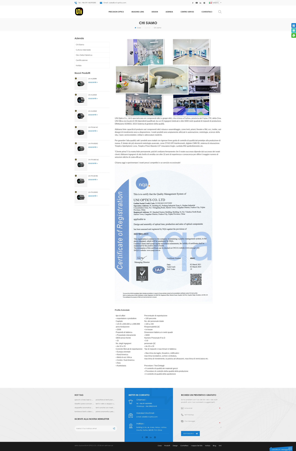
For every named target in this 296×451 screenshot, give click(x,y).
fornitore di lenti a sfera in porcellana (84, 411)
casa (160, 445)
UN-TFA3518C (93, 176)
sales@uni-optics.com (149, 417)
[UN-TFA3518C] (81, 180)
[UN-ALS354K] (81, 116)
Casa (139, 28)
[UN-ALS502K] (81, 99)
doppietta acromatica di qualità (84, 408)
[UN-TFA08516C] (81, 164)
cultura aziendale (83, 50)
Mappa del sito (196, 445)
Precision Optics (116, 12)
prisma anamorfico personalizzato (105, 411)
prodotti (167, 445)
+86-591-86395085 (146, 403)
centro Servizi (187, 12)
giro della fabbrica (84, 55)
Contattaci (207, 12)
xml (220, 445)
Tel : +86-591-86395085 (87, 3)
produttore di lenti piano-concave (105, 400)
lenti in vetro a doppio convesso (105, 404)
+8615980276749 (151, 406)
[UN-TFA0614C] (81, 132)
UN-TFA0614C (93, 127)
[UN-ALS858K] (81, 83)
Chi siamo (80, 45)
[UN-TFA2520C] (81, 197)
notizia (78, 65)
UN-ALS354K (92, 111)
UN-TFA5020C (93, 143)
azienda (169, 12)
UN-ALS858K (92, 79)
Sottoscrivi (188, 433)
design (155, 12)
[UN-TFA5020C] (81, 148)
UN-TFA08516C (93, 160)
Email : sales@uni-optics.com (115, 3)
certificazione (82, 60)
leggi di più (92, 82)
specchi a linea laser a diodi (84, 400)
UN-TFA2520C (93, 192)
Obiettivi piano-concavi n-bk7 (84, 404)
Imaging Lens (137, 12)
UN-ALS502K (92, 95)
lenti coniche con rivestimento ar (105, 408)
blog (214, 445)
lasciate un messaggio (280, 449)
